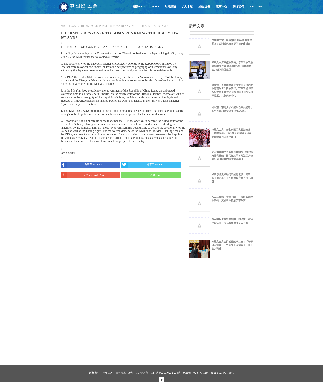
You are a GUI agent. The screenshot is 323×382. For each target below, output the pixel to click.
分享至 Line (154, 175)
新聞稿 (72, 26)
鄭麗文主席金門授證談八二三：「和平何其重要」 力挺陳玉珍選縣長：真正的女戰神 (232, 245)
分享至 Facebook (93, 164)
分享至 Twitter (154, 164)
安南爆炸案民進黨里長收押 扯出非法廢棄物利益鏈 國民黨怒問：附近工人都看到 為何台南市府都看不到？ (232, 156)
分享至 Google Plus (94, 175)
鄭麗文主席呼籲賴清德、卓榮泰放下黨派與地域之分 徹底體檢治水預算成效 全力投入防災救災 (232, 66)
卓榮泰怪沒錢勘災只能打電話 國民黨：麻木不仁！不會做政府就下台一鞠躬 (232, 178)
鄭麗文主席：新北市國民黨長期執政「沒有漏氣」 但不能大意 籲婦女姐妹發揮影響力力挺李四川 (232, 133)
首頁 (63, 26)
